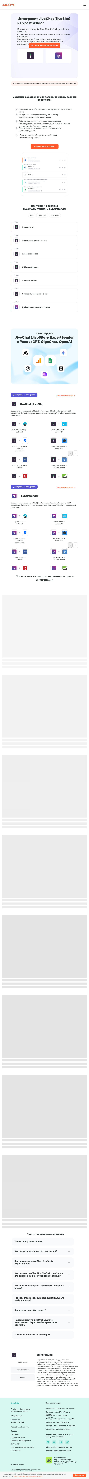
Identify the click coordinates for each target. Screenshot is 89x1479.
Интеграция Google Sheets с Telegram (60, 1426)
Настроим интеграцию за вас (22, 1447)
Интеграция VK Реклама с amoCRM (60, 1419)
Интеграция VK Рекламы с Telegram (60, 1408)
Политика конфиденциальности (58, 1451)
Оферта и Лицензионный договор (59, 1447)
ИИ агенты (15, 1434)
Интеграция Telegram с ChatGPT (58, 1429)
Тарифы (14, 1431)
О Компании (15, 1450)
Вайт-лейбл (15, 1444)
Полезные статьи (18, 1437)
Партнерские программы (21, 1441)
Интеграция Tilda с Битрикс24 (57, 1422)
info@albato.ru (16, 1416)
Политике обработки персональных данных (28, 1476)
